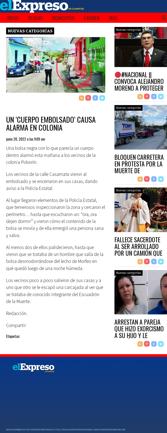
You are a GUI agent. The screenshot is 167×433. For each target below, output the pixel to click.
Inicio (13, 17)
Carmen (92, 17)
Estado (35, 17)
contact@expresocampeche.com (109, 430)
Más (113, 17)
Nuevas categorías (30, 31)
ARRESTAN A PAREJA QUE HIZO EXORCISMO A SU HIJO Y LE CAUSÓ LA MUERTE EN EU (139, 335)
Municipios (63, 17)
